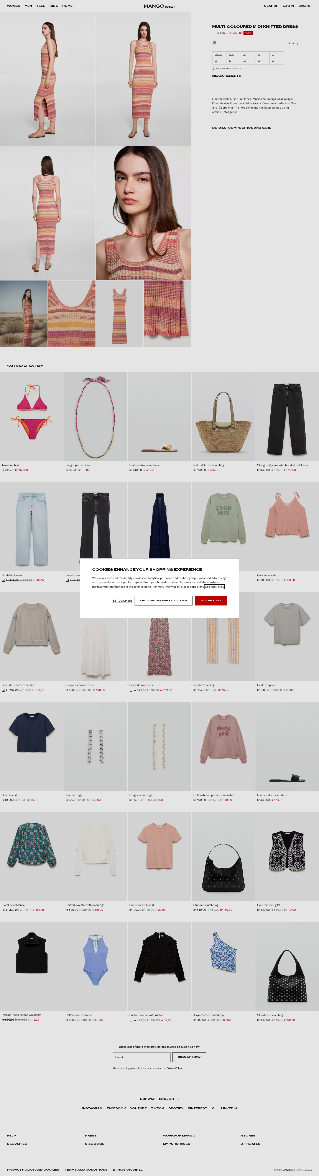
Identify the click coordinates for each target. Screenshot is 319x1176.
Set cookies (122, 600)
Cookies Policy (214, 587)
